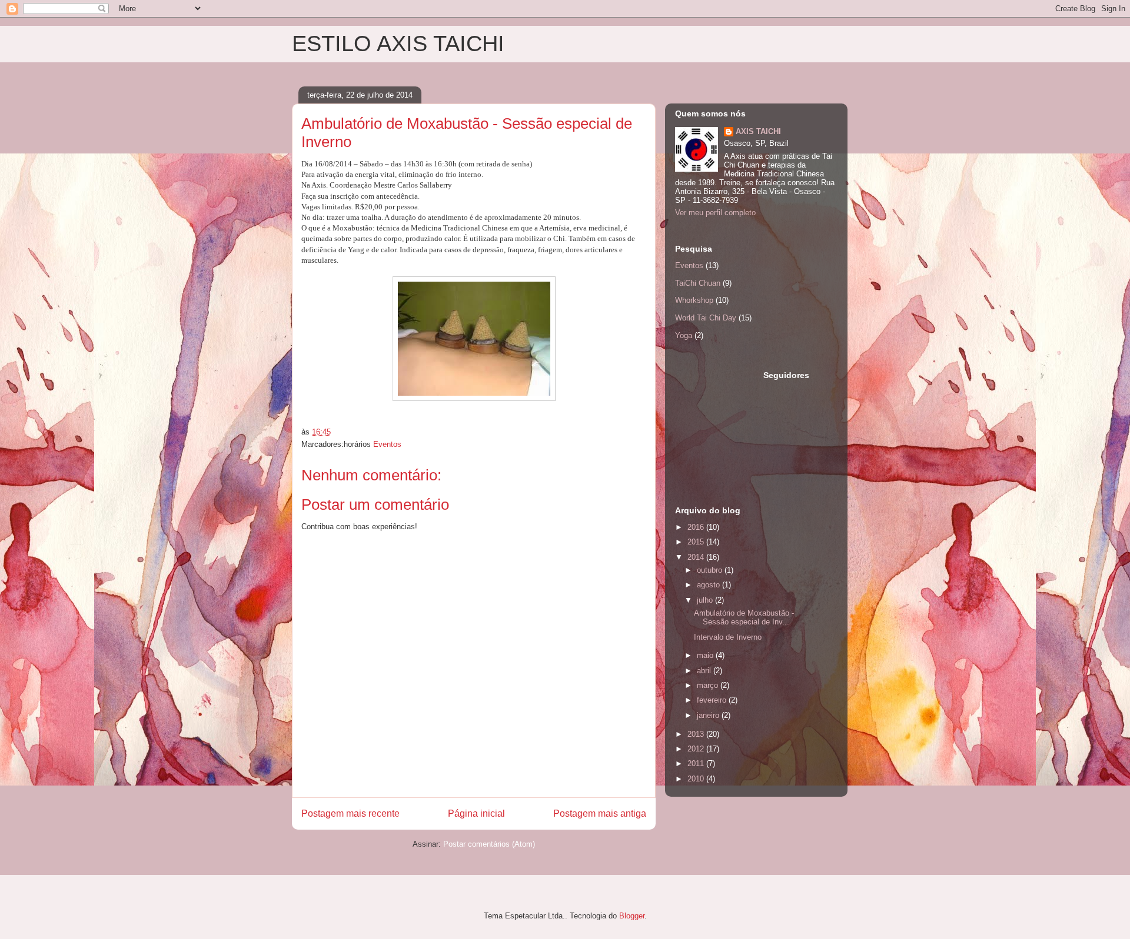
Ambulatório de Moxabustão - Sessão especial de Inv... (744, 618)
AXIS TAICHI (758, 131)
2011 (696, 763)
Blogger (631, 915)
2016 (696, 527)
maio (706, 655)
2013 (696, 734)
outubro (710, 570)
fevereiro (713, 700)
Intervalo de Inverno (728, 637)
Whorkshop (694, 300)
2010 (696, 778)
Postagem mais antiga (599, 813)
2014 (696, 557)
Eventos (387, 444)
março (708, 685)
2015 (696, 541)
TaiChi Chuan (697, 283)
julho (706, 600)
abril (705, 670)
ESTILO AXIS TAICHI (398, 43)
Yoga (683, 335)
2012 (696, 748)
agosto (709, 584)
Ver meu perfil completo (715, 212)
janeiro (709, 715)
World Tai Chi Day (705, 317)
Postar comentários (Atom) (489, 844)
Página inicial (476, 813)
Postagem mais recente (350, 813)
